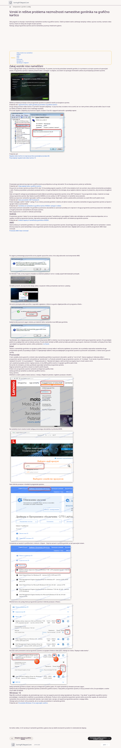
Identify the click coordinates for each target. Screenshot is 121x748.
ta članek (46, 344)
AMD (18, 56)
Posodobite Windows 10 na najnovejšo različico (33, 703)
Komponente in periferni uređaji (22, 7)
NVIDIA (19, 54)
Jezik (104, 744)
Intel (18, 58)
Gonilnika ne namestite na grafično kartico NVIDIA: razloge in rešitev (39, 206)
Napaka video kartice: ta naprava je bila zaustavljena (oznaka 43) (29, 156)
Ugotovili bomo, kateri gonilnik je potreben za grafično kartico (37, 105)
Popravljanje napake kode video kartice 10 (22, 158)
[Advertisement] (59, 38)
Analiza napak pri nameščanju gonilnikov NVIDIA (33, 220)
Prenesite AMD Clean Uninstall (18, 231)
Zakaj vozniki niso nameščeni (25, 53)
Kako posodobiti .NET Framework (28, 200)
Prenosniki (19, 59)
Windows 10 (20, 61)
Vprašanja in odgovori (23, 62)
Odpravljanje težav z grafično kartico (29, 186)
